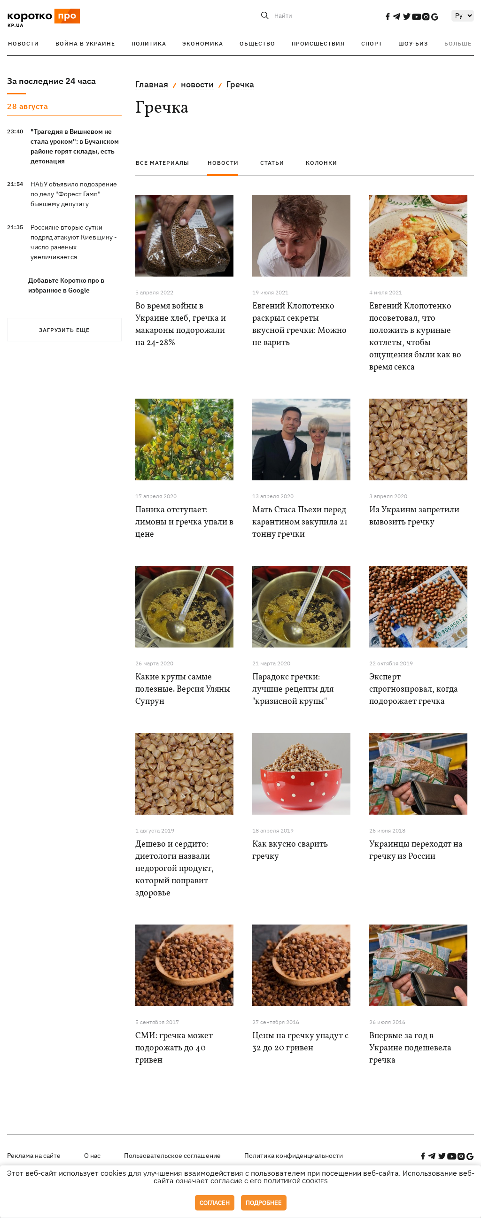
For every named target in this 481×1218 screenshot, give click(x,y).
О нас (92, 1155)
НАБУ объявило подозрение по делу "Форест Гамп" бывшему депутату (74, 194)
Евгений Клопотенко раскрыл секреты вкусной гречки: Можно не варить (299, 325)
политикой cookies (296, 1181)
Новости (23, 43)
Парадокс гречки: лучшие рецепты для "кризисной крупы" (293, 689)
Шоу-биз (413, 43)
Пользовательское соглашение (172, 1155)
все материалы (162, 162)
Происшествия (318, 43)
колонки (321, 162)
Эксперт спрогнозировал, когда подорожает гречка (413, 689)
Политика (149, 43)
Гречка (240, 84)
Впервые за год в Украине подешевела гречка (410, 1048)
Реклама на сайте (34, 1155)
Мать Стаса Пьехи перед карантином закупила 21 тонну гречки (300, 522)
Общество (257, 43)
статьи (272, 162)
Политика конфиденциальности (293, 1155)
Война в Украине (85, 43)
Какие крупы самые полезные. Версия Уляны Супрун (182, 689)
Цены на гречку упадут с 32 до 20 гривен (300, 1042)
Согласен (215, 1203)
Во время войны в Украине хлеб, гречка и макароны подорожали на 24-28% (180, 325)
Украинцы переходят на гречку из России (416, 851)
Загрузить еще (64, 329)
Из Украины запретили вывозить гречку (414, 516)
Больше (458, 43)
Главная (151, 84)
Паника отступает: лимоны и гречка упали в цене (184, 522)
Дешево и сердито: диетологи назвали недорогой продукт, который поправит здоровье (174, 869)
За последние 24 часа (51, 81)
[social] (387, 16)
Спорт (371, 43)
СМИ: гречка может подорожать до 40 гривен (174, 1048)
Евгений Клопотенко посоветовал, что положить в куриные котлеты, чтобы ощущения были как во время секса (415, 337)
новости (197, 84)
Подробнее (264, 1203)
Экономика (202, 43)
